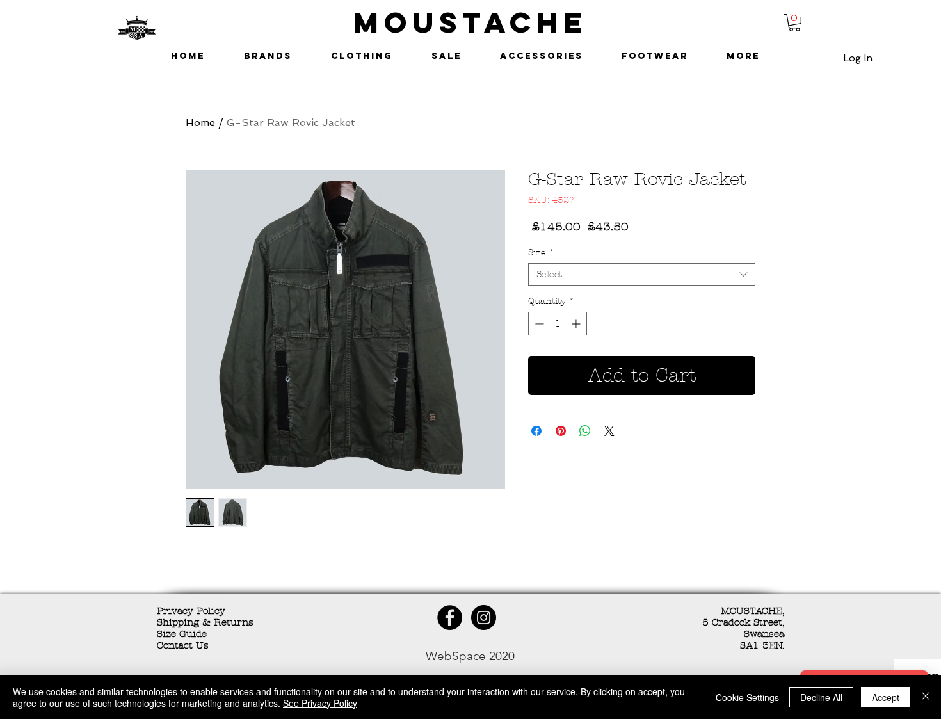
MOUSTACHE (470, 22)
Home (200, 123)
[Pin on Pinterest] (560, 431)
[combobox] (641, 274)
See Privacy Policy (320, 703)
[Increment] (577, 323)
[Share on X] (609, 431)
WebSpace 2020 (470, 656)
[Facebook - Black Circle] (449, 617)
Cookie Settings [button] (747, 697)
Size (541, 252)
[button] (794, 22)
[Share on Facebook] (536, 431)
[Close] (925, 697)
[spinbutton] (557, 323)
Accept (885, 697)
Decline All (821, 697)
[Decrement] (538, 323)
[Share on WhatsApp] (585, 431)
